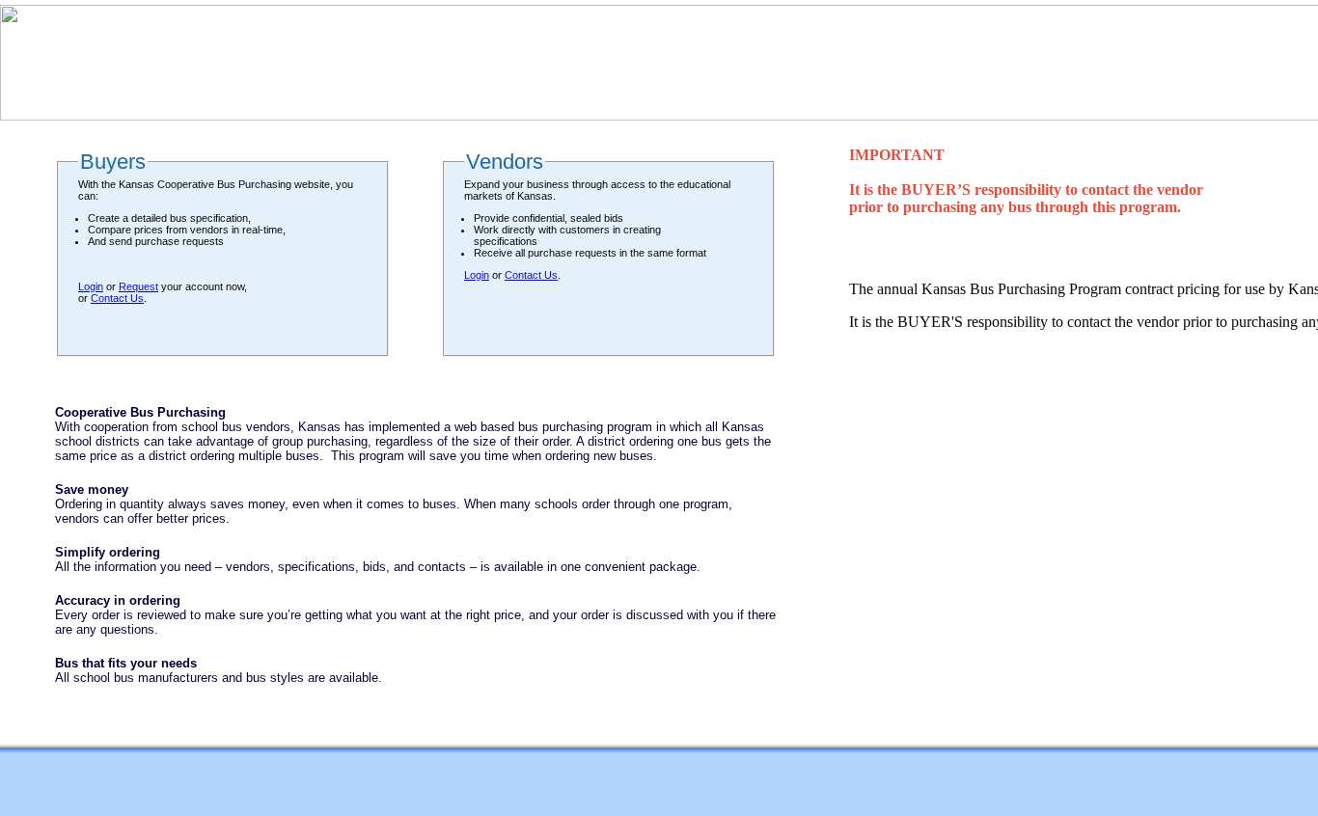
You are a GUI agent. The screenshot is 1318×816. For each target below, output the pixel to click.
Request (138, 286)
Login (90, 286)
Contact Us (117, 298)
